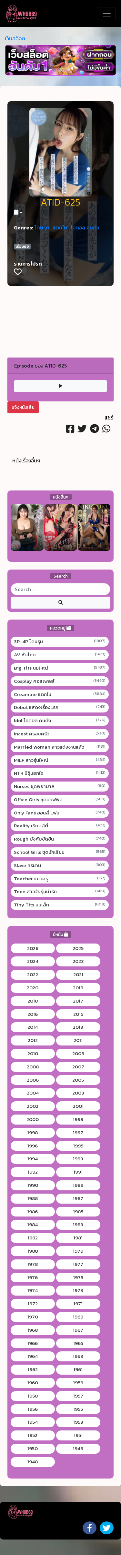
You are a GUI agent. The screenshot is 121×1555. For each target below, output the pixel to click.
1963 (78, 1356)
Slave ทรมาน (60, 865)
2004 (33, 1092)
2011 (78, 1040)
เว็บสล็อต (15, 38)
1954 (33, 1422)
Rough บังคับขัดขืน (60, 839)
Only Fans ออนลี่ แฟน (60, 812)
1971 (78, 1303)
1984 (32, 1224)
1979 (78, 1251)
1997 (78, 1132)
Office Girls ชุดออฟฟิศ (60, 799)
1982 (33, 1237)
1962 (33, 1369)
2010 (32, 1053)
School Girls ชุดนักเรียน (60, 852)
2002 (32, 1106)
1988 (32, 1198)
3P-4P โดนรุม (60, 641)
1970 (32, 1316)
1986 (32, 1211)
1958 (33, 1395)
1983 (78, 1224)
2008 (33, 1066)
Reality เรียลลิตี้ (60, 825)
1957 (78, 1395)
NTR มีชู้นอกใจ (60, 773)
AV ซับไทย (60, 654)
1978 (32, 1264)
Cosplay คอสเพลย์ (60, 681)
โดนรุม (42, 227)
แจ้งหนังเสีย (23, 407)
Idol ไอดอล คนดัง (60, 720)
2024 (32, 961)
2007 (78, 1066)
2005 (78, 1080)
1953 (78, 1422)
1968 (32, 1330)
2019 (78, 987)
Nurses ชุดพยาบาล (60, 786)
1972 (33, 1303)
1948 (32, 1461)
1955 (78, 1409)
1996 (32, 1145)
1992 (33, 1172)
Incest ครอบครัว (60, 733)
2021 (78, 974)
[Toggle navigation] (107, 13)
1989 (78, 1185)
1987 (78, 1198)
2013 (78, 1027)
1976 (32, 1277)
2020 (32, 987)
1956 (33, 1409)
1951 (78, 1435)
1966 (32, 1343)
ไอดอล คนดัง (85, 227)
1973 (78, 1290)
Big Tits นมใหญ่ (60, 667)
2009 (78, 1053)
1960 (32, 1382)
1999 (78, 1119)
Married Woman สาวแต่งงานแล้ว (60, 747)
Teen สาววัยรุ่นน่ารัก (60, 891)
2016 (32, 1014)
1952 (32, 1435)
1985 (78, 1211)
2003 (78, 1092)
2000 (32, 1119)
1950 (32, 1448)
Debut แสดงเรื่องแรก (60, 707)
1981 (78, 1237)
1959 (78, 1382)
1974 (32, 1290)
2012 (33, 1040)
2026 (32, 948)
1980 (32, 1251)
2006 (33, 1080)
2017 (78, 1001)
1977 (78, 1264)
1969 (78, 1316)
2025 (78, 948)
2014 (32, 1027)
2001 (78, 1106)
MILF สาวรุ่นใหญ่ (60, 760)
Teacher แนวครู (60, 878)
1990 (32, 1185)
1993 (78, 1158)
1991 (78, 1172)
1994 (32, 1158)
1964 (32, 1356)
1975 (78, 1277)
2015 (78, 1014)
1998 (32, 1132)
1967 (78, 1330)
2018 (32, 1001)
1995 (78, 1145)
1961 (78, 1369)
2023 (78, 961)
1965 (78, 1343)
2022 (32, 974)
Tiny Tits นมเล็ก (60, 904)
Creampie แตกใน (60, 694)
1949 (78, 1448)
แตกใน (60, 227)
